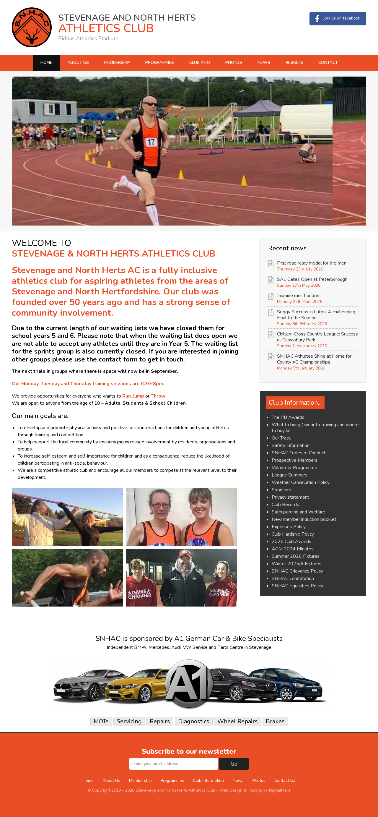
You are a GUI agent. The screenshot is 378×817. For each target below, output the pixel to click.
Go (234, 763)
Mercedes (159, 647)
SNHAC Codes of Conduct (298, 453)
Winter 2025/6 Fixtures (296, 563)
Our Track (281, 438)
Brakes (275, 721)
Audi (176, 647)
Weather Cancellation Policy (301, 482)
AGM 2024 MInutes (293, 549)
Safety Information (290, 445)
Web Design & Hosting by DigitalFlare (255, 790)
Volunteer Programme (294, 467)
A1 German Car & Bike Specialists (228, 638)
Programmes (159, 62)
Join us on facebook (341, 18)
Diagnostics (193, 721)
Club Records (285, 504)
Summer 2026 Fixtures (296, 556)
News (264, 62)
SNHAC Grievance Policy (297, 571)
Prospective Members (294, 460)
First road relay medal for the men (311, 263)
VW (187, 647)
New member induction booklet (304, 519)
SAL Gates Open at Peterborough (312, 279)
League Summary (289, 475)
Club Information (208, 780)
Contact (328, 62)
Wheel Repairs (237, 721)
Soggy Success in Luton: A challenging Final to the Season (316, 315)
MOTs (101, 721)
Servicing (129, 721)
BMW (140, 647)
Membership (117, 62)
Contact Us (284, 780)
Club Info (199, 62)
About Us (78, 62)
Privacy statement (290, 497)
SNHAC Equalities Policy (297, 586)
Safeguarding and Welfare (298, 512)
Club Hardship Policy (293, 534)
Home (46, 62)
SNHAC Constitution (293, 578)
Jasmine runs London (298, 295)
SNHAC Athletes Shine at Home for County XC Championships (314, 359)
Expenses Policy (289, 526)
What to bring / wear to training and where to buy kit (315, 428)
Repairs (160, 721)
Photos (233, 62)
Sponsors (281, 490)
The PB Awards (288, 417)
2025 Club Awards (291, 541)
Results (294, 62)
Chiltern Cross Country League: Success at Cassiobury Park (317, 337)
